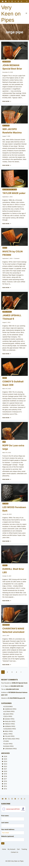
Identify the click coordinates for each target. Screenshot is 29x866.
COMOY (5, 377)
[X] (8, 1)
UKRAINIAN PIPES (11, 749)
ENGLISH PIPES (10, 721)
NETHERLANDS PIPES (12, 739)
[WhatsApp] (21, 1)
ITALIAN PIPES (9, 736)
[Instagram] (12, 1)
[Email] (2, 1)
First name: (5, 815)
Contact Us (14, 852)
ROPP (4, 441)
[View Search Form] (27, 1)
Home (4, 849)
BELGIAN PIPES (8, 714)
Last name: (5, 822)
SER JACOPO (6, 125)
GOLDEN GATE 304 (16, 686)
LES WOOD (5, 503)
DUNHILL (5, 565)
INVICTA (5, 247)
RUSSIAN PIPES (8, 746)
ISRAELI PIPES (7, 734)
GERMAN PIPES (10, 726)
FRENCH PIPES (10, 724)
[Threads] (18, 1)
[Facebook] (5, 1)
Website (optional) (7, 836)
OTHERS (6, 741)
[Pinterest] (15, 798)
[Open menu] (26, 13)
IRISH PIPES (9, 731)
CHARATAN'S (6, 624)
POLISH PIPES (7, 744)
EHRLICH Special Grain (19, 683)
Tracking (24, 849)
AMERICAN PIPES (10, 709)
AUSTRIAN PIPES (9, 711)
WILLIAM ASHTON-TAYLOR (10, 189)
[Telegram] (15, 1)
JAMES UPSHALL (7, 311)
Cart (18, 849)
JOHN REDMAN (6, 61)
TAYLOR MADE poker (13, 193)
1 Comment (16, 258)
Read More (6, 101)
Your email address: (8, 829)
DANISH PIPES (9, 719)
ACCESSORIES (8, 706)
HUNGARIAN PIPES (9, 729)
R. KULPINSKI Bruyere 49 (16, 698)
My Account (11, 849)
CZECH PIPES (7, 716)
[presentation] (14, 51)
